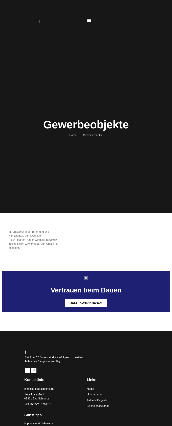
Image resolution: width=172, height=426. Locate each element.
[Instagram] (33, 370)
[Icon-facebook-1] (27, 370)
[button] (89, 20)
